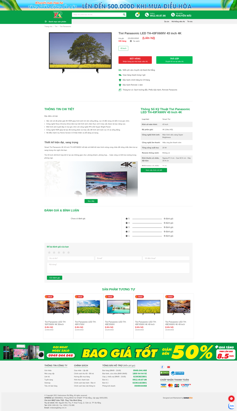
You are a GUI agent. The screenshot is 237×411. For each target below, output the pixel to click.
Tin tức (190, 21)
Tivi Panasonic (65, 26)
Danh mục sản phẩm (57, 22)
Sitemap (47, 383)
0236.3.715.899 (68, 405)
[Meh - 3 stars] (59, 252)
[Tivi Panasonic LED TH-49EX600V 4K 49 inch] (178, 307)
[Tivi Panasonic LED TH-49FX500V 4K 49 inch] (148, 307)
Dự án (166, 21)
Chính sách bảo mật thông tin (84, 386)
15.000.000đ (133, 38)
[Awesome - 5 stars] (68, 252)
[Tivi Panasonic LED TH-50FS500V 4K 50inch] (58, 307)
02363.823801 (140, 383)
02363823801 (140, 377)
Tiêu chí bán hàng (50, 386)
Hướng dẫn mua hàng (82, 377)
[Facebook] (162, 367)
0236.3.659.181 (53, 405)
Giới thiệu (47, 370)
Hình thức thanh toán (81, 380)
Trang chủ (48, 26)
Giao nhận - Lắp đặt (81, 370)
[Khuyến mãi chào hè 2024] (118, 5)
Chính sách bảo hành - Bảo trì (85, 383)
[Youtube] (169, 367)
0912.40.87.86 (140, 380)
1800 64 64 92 (140, 374)
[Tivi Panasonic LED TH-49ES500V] (118, 307)
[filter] (124, 14)
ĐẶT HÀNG (135, 60)
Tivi (56, 26)
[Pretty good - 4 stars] (63, 252)
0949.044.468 (140, 370)
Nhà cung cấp (49, 373)
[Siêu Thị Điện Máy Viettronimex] (58, 15)
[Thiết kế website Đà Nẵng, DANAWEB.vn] (188, 398)
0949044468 (140, 386)
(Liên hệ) (148, 38)
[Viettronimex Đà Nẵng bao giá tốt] (118, 351)
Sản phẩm (183, 15)
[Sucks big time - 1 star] (49, 252)
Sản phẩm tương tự (118, 289)
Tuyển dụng (48, 380)
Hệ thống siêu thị (178, 21)
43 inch (123, 48)
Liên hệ (47, 377)
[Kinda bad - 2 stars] (54, 252)
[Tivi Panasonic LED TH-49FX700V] (88, 307)
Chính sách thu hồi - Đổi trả (84, 373)
